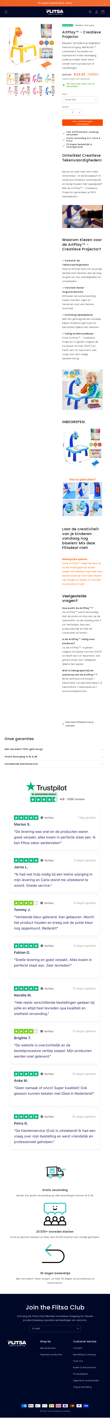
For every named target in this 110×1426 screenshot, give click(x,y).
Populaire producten (51, 1354)
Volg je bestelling (82, 1387)
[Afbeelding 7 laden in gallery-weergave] (37, 91)
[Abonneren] (77, 1328)
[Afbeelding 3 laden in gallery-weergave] (37, 78)
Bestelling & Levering (84, 1354)
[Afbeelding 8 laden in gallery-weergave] (49, 91)
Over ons (78, 1361)
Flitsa (49, 1411)
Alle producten (48, 1348)
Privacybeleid (80, 1373)
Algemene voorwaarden (86, 1380)
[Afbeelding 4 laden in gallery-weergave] (49, 78)
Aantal (65, 106)
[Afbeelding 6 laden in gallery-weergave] (24, 91)
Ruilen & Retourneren (84, 1367)
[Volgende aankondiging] (104, 3)
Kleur (64, 94)
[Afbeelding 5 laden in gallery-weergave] (12, 91)
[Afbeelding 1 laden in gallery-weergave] (12, 78)
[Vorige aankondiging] (5, 3)
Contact (77, 1348)
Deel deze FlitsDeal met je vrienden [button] (79, 724)
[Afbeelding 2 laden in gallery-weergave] (24, 78)
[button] (6, 12)
